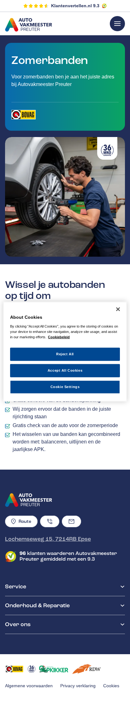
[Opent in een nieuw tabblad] (23, 114)
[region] (65, 352)
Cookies (111, 685)
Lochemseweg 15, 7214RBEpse (48, 538)
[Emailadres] (71, 521)
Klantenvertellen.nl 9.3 (75, 5)
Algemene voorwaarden (29, 685)
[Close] (118, 309)
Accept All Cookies (65, 370)
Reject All (65, 354)
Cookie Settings (65, 386)
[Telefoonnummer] (49, 521)
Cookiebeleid (59, 337)
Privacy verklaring (78, 685)
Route (25, 521)
